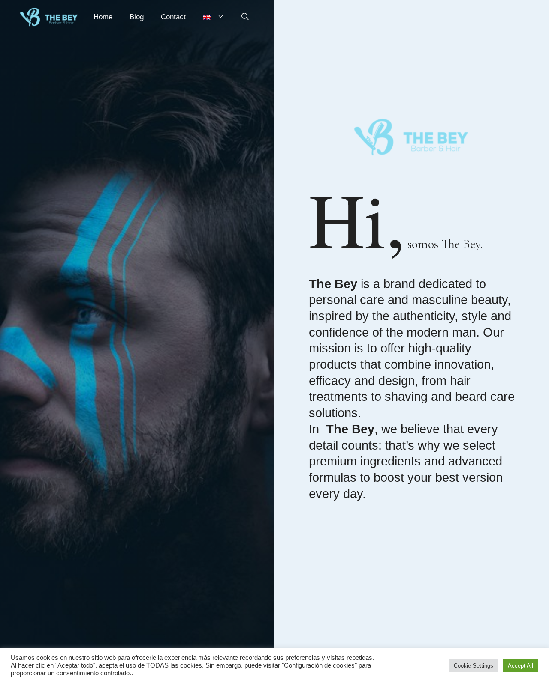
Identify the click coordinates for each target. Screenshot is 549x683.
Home (103, 17)
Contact (173, 17)
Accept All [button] (520, 665)
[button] (245, 17)
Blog (137, 17)
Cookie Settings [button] (473, 665)
